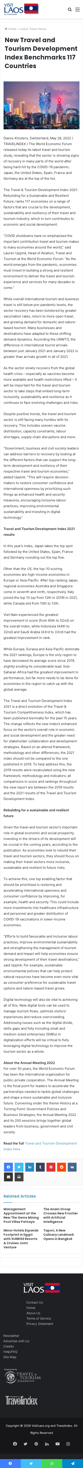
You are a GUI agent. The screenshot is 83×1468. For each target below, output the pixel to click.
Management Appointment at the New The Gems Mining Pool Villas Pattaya (21, 1215)
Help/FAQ (10, 1352)
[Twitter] (19, 1167)
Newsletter (11, 1336)
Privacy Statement (39, 1324)
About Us (33, 1313)
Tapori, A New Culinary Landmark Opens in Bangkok (58, 1234)
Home (11, 29)
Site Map (9, 1357)
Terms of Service (38, 1318)
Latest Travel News (33, 29)
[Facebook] (8, 1167)
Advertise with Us (16, 1341)
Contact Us (34, 1302)
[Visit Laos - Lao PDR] (21, 9)
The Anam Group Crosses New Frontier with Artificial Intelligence (60, 1215)
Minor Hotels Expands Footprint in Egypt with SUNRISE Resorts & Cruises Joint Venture (21, 1238)
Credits (8, 1346)
